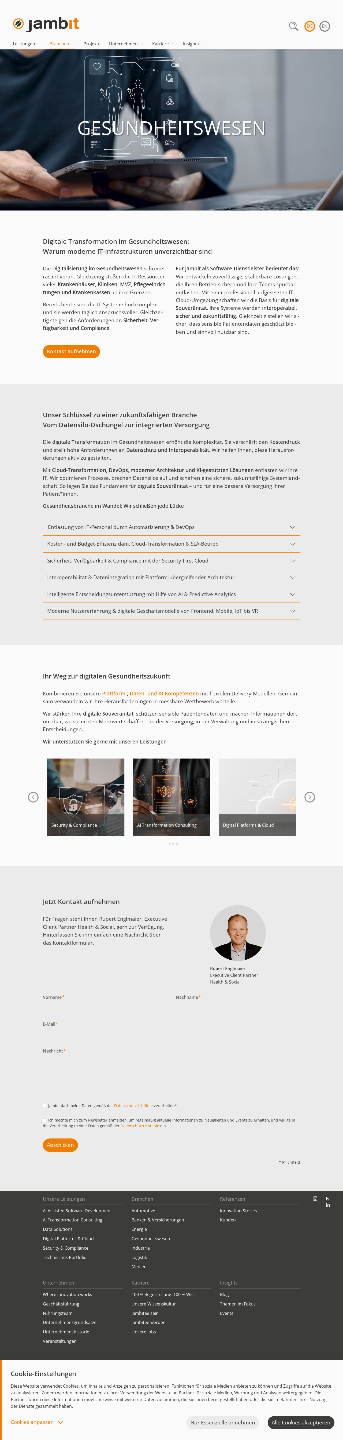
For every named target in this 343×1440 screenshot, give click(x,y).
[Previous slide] (33, 797)
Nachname (188, 997)
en (325, 26)
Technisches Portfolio (65, 1257)
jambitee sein (145, 1313)
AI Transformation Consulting (72, 1220)
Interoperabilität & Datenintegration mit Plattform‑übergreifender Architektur (140, 577)
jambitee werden (149, 1322)
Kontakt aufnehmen (71, 351)
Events (226, 1313)
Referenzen (232, 1199)
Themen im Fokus (238, 1304)
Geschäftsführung (61, 1304)
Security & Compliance (65, 1248)
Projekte (92, 44)
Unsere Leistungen (64, 1199)
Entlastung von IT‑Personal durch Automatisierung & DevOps (121, 527)
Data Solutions (58, 1229)
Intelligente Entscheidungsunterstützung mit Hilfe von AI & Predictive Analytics (141, 594)
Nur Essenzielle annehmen (223, 1422)
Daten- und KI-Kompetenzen (164, 693)
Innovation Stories (238, 1211)
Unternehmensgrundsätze (69, 1322)
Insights (191, 44)
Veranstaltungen (60, 1341)
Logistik (139, 1257)
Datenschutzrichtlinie (133, 1105)
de (310, 26)
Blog (224, 1294)
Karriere (160, 44)
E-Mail (50, 1024)
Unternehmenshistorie (66, 1332)
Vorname (54, 997)
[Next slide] (309, 797)
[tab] (165, 843)
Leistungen (24, 44)
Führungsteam (58, 1313)
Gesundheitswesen (151, 1239)
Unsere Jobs (144, 1332)
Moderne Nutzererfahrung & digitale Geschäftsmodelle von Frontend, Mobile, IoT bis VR (152, 610)
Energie (139, 1229)
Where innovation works (67, 1294)
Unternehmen (123, 44)
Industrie (141, 1248)
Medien (139, 1266)
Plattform (113, 693)
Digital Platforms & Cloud (68, 1239)
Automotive (143, 1211)
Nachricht (54, 1051)
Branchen (59, 44)
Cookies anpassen (33, 1422)
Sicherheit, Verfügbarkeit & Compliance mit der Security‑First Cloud (127, 560)
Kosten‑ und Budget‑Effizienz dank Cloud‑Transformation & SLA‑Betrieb (133, 543)
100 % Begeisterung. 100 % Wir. (163, 1294)
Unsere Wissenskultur (154, 1304)
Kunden (228, 1220)
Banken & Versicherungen (158, 1220)
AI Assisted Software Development (77, 1211)
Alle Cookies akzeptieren (301, 1422)
